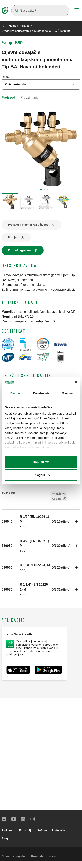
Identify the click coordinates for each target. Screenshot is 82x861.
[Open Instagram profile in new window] (32, 819)
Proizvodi (24, 25)
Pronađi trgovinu (19, 250)
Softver (42, 830)
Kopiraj (57, 498)
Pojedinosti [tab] (41, 393)
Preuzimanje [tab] (30, 97)
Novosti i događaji (14, 856)
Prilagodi (38, 475)
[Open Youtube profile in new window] (13, 819)
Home (12, 25)
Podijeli (13, 237)
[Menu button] (76, 10)
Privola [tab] (15, 393)
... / (56, 30)
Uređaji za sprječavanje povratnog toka (26, 30)
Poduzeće (58, 830)
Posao (52, 856)
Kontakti (37, 856)
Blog (5, 838)
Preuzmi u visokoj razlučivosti (28, 224)
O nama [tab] (67, 393)
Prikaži (56, 493)
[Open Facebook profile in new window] (4, 819)
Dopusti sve (41, 462)
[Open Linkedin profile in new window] (23, 819)
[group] (10, 202)
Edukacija (25, 830)
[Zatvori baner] (76, 382)
